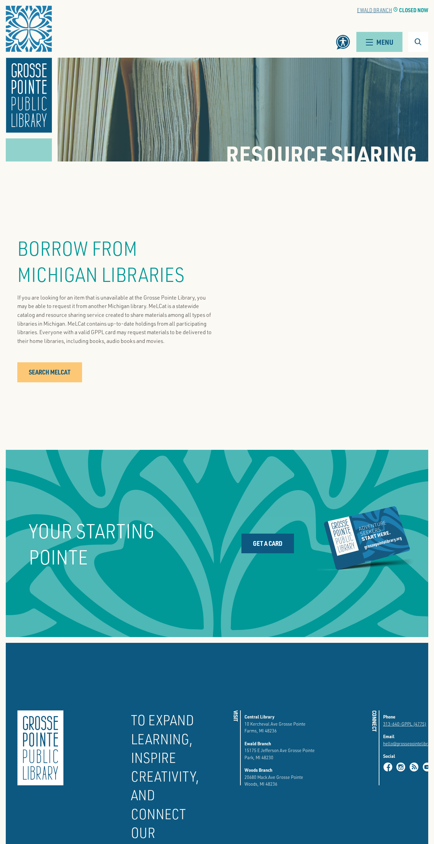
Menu (384, 41)
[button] (29, 69)
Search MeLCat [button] (50, 372)
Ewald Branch (374, 10)
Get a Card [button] (267, 543)
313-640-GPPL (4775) (404, 724)
